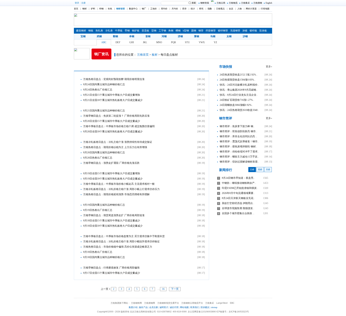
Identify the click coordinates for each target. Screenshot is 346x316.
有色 (110, 8)
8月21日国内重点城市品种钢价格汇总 (104, 110)
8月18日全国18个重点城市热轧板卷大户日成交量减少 (113, 225)
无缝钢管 (235, 30)
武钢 (99, 36)
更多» (269, 66)
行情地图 (265, 8)
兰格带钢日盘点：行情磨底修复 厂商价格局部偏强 (111, 267)
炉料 (93, 8)
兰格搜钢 (257, 3)
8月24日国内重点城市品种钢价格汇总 (104, 84)
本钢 (131, 36)
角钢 (170, 30)
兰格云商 (221, 3)
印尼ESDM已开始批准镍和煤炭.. (240, 188)
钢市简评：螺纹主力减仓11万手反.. (239, 156)
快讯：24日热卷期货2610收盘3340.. (239, 110)
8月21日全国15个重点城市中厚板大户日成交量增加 (111, 95)
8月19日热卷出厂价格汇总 (97, 210)
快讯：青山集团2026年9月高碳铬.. (239, 89)
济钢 (180, 36)
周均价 (164, 8)
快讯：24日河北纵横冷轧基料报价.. (239, 84)
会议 (231, 8)
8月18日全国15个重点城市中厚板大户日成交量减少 (111, 220)
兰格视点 (220, 8)
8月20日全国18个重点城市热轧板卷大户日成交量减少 (113, 131)
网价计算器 (251, 8)
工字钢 (162, 30)
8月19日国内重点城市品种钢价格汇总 (104, 205)
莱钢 (196, 36)
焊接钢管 (211, 30)
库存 (184, 8)
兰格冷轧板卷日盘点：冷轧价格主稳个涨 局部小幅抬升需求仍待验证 (121, 241)
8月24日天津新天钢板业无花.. (238, 198)
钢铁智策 (204, 3)
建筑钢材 (81, 30)
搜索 (194, 3)
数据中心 (133, 8)
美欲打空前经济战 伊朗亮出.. (238, 203)
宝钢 (83, 36)
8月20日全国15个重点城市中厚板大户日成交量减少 (111, 121)
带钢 (127, 30)
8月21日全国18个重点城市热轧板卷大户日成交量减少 (113, 100)
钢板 (90, 30)
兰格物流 (233, 3)
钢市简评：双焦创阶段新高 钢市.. (238, 131)
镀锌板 (253, 30)
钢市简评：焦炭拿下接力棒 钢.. (237, 126)
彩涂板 (263, 30)
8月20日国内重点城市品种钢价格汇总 (104, 152)
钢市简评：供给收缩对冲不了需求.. (239, 151)
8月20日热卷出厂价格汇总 (97, 157)
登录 (77, 3)
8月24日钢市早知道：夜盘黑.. (238, 178)
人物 (239, 8)
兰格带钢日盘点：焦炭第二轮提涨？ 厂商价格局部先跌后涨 (116, 115)
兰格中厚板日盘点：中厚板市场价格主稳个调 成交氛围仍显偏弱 (119, 126)
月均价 (175, 8)
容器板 (145, 30)
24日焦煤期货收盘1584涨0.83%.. (238, 79)
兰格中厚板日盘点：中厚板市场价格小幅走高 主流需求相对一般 (119, 184)
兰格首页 (143, 54)
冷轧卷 (109, 30)
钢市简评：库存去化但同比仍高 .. (238, 136)
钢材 (84, 8)
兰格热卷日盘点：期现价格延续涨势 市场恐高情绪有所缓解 (116, 194)
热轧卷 (99, 30)
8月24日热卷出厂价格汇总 (97, 89)
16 (163, 289)
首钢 (147, 36)
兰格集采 (245, 3)
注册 (83, 3)
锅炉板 (135, 30)
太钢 (229, 36)
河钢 (164, 36)
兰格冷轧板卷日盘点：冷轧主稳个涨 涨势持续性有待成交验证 (117, 142)
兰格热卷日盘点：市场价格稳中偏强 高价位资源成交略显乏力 (117, 246)
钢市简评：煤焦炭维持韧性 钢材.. (238, 146)
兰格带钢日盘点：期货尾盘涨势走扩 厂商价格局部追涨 (114, 215)
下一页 (175, 289)
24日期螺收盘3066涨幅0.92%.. (236, 105)
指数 (210, 8)
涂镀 (244, 30)
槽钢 (178, 30)
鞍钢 (115, 36)
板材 (155, 54)
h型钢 (186, 30)
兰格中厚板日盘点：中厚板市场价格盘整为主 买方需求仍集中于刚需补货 (124, 236)
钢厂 (144, 8)
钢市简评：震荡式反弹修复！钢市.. (239, 141)
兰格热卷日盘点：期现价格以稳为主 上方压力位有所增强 (115, 147)
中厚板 (119, 30)
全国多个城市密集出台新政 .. (238, 213)
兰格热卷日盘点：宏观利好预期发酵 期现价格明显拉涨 (114, 79)
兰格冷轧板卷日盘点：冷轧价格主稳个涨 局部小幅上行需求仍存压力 (121, 189)
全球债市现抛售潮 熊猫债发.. (238, 208)
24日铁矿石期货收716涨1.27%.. (237, 100)
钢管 (200, 30)
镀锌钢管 (223, 30)
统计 (193, 8)
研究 (201, 8)
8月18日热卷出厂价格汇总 (97, 252)
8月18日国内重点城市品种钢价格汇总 (104, 257)
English (269, 3)
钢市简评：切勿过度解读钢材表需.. (239, 161)
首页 (76, 8)
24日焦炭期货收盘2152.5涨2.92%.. (239, 74)
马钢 (212, 36)
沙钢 (245, 36)
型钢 (153, 30)
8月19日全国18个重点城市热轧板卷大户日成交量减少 (113, 178)
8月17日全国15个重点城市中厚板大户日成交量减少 (111, 273)
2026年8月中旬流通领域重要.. (238, 193)
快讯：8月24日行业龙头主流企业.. (239, 95)
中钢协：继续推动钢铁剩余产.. (239, 183)
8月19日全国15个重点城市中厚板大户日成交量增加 (111, 173)
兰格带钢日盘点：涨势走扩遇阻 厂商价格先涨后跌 (111, 163)
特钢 (101, 8)
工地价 (153, 8)
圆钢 (193, 30)
